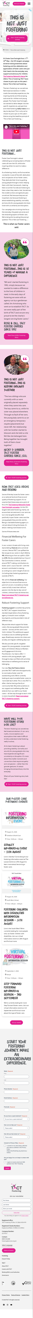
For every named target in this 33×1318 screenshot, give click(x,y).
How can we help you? (13, 1125)
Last (5, 1080)
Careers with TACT (7, 1269)
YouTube (11, 1305)
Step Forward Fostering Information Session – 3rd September (12, 991)
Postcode (9, 1107)
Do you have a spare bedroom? (15, 1116)
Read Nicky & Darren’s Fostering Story (16, 463)
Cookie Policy (25, 1295)
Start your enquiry (19, 3)
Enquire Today (6, 1259)
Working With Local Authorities (10, 1272)
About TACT (5, 1266)
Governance (5, 1275)
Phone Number (11, 1089)
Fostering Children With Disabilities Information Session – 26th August (16, 916)
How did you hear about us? (14, 1134)
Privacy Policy (6, 1295)
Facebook (4, 1305)
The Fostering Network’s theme (14, 76)
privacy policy (24, 1215)
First (5, 1073)
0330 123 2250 (6, 1239)
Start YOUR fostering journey (17, 38)
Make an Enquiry (9, 1250)
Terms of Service (15, 1295)
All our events (16, 1022)
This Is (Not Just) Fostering (17, 50)
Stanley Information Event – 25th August (15, 848)
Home (7, 50)
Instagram (7, 1305)
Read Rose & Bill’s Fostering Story (16, 336)
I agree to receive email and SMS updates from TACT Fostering (16, 1162)
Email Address (11, 1098)
